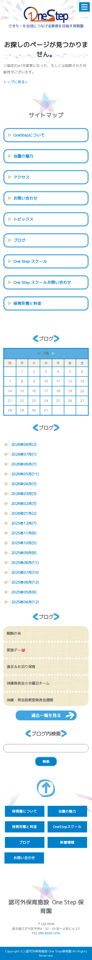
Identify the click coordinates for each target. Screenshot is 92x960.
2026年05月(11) (25, 473)
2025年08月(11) (25, 562)
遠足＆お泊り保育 (21, 666)
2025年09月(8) (23, 552)
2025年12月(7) (23, 523)
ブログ (19, 240)
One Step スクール (30, 261)
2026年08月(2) (23, 444)
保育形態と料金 (27, 303)
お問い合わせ (25, 198)
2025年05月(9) (23, 592)
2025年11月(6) (23, 533)
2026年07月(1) (23, 454)
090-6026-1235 (49, 933)
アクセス (21, 177)
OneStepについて (29, 135)
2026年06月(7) (23, 464)
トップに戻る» (15, 81)
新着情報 (67, 842)
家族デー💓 (16, 650)
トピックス (23, 219)
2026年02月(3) (23, 503)
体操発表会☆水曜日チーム (28, 683)
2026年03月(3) (23, 493)
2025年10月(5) (23, 542)
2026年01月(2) (23, 513)
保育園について (24, 811)
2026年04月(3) (23, 483)
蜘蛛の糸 (14, 633)
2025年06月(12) (25, 582)
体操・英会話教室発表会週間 (30, 700)
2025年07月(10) (25, 572)
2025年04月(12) (25, 601)
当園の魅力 (23, 156)
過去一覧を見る (46, 715)
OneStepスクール (67, 826)
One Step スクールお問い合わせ (42, 282)
